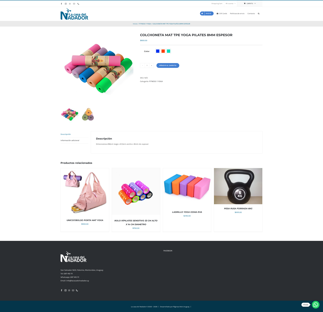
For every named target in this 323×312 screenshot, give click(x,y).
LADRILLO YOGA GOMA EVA (187, 212)
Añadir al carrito (167, 65)
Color (146, 51)
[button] (258, 13)
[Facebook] (62, 290)
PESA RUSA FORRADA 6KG (238, 208)
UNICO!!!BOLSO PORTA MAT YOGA (85, 220)
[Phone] (77, 290)
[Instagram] (65, 290)
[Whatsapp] (69, 290)
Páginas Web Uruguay (181, 307)
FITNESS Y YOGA (156, 81)
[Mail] (73, 290)
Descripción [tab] (66, 134)
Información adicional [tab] (70, 140)
